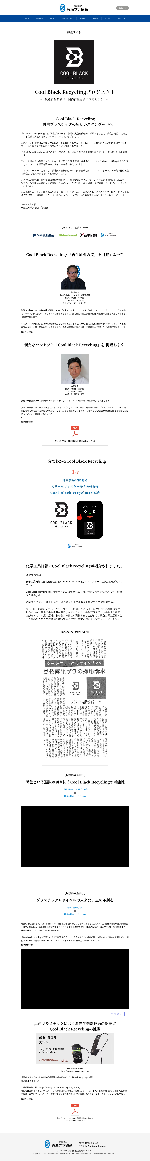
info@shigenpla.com (94, 1146)
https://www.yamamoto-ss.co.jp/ (75, 1071)
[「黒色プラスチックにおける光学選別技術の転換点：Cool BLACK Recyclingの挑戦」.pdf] (75, 1110)
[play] (124, 548)
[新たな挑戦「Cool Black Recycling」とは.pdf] (75, 432)
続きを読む (27, 331)
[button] (39, 18)
